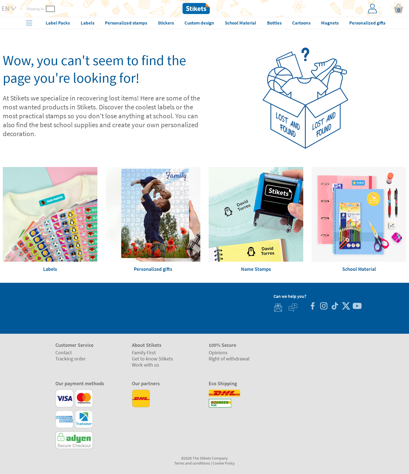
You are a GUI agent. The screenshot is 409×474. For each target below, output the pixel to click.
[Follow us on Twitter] (345, 306)
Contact (63, 352)
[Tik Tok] (334, 306)
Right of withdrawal (229, 358)
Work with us (145, 365)
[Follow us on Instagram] (323, 306)
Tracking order (70, 358)
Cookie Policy (224, 463)
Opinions (218, 352)
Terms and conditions (192, 463)
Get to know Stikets (152, 358)
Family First (144, 352)
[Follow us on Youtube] (357, 306)
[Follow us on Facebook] (312, 306)
